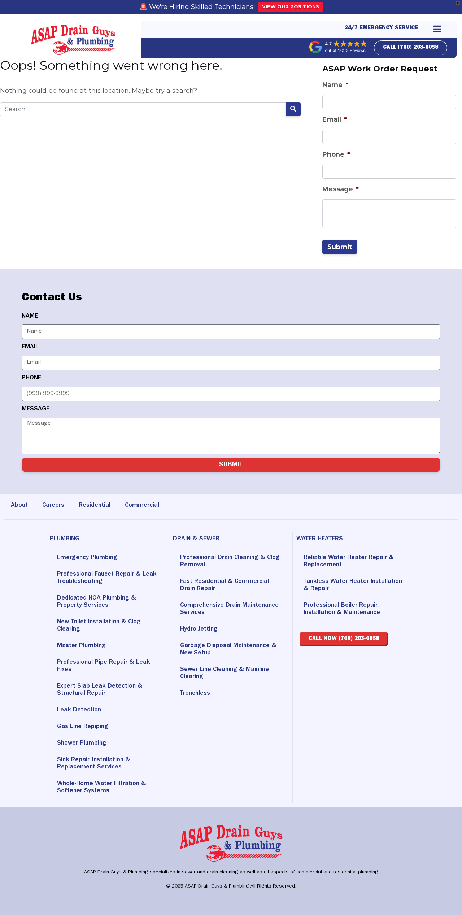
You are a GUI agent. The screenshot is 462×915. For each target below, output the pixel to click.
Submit (339, 246)
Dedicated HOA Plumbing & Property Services (96, 602)
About (19, 505)
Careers (53, 505)
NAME (30, 316)
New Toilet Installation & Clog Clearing (99, 626)
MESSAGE (35, 409)
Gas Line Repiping (82, 727)
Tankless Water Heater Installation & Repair (353, 585)
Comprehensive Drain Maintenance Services (229, 609)
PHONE (31, 378)
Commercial (142, 505)
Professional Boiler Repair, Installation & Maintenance (342, 609)
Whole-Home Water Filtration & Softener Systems (101, 787)
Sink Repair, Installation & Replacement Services (93, 764)
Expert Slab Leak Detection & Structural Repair (100, 690)
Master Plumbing (81, 646)
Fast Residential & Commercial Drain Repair (224, 585)
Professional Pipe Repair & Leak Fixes (103, 666)
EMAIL (30, 347)
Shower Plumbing (81, 743)
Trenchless (195, 693)
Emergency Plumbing (87, 558)
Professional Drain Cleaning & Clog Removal (230, 561)
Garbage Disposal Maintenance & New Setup (228, 650)
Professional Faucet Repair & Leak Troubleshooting (107, 578)
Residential (94, 505)
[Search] (293, 109)
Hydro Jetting (199, 629)
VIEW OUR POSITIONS (290, 6)
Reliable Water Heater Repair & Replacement (349, 561)
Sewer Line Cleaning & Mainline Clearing (224, 673)
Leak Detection (79, 710)
